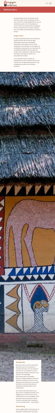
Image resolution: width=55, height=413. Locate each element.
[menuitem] (46, 3)
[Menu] (49, 3)
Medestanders (10, 9)
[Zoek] (46, 3)
